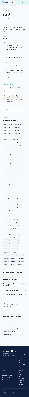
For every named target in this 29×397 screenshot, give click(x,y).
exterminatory (19, 148)
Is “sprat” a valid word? (10, 279)
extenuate (15, 252)
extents (21, 261)
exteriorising (7, 184)
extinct (21, 255)
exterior (21, 258)
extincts (15, 246)
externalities (7, 207)
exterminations (18, 163)
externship (7, 178)
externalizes (17, 136)
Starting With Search (22, 361)
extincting (16, 210)
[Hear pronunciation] (4, 18)
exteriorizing (7, 130)
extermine (7, 240)
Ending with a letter (7, 375)
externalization (18, 127)
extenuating (7, 219)
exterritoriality (8, 145)
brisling (8, 65)
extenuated (7, 234)
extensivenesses (8, 148)
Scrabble (6, 87)
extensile (6, 249)
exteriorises (7, 222)
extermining (7, 189)
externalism (17, 204)
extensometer (8, 181)
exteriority (16, 184)
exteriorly (16, 198)
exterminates (7, 187)
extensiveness (18, 160)
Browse (22, 2)
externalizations (20, 124)
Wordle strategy (21, 377)
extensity (7, 216)
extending (15, 228)
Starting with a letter (7, 372)
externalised (7, 204)
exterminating (8, 163)
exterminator (17, 187)
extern (19, 264)
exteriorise (16, 237)
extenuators (7, 237)
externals (14, 255)
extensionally (8, 160)
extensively (18, 154)
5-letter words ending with (11, 328)
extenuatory (17, 181)
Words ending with (9, 323)
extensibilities (19, 151)
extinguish (7, 195)
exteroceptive (8, 142)
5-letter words (21, 381)
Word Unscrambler (22, 353)
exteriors (6, 255)
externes (14, 261)
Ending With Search (22, 365)
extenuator (7, 246)
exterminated (8, 172)
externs (6, 264)
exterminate (7, 201)
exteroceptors (8, 157)
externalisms (7, 193)
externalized (17, 133)
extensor (14, 258)
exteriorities (7, 198)
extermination (18, 172)
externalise (15, 240)
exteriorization (8, 127)
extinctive (15, 178)
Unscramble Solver (22, 357)
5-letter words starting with (11, 325)
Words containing (8, 334)
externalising (16, 189)
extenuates (15, 243)
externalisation (18, 175)
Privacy (21, 384)
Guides (26, 2)
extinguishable (18, 142)
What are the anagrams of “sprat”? (13, 294)
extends (6, 258)
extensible (16, 213)
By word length (6, 377)
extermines (16, 222)
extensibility (18, 145)
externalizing (18, 130)
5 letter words (7, 320)
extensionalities (19, 157)
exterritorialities (8, 151)
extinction (7, 228)
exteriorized (7, 133)
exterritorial (7, 210)
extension (15, 249)
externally (17, 207)
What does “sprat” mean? (10, 290)
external (6, 261)
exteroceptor (8, 169)
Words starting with (18, 320)
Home (4, 10)
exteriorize (7, 139)
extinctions (7, 213)
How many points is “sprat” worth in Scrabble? (13, 285)
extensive (15, 216)
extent (13, 264)
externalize (16, 139)
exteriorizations (8, 124)
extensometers (18, 169)
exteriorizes (7, 136)
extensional (7, 231)
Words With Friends (15, 87)
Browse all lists (6, 379)
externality (16, 193)
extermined (17, 201)
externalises (7, 225)
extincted (16, 225)
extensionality (8, 154)
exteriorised (16, 195)
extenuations (17, 219)
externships (18, 166)
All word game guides (23, 373)
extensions (7, 243)
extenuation (16, 234)
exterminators (8, 175)
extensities (16, 231)
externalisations (8, 166)
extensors (7, 252)
